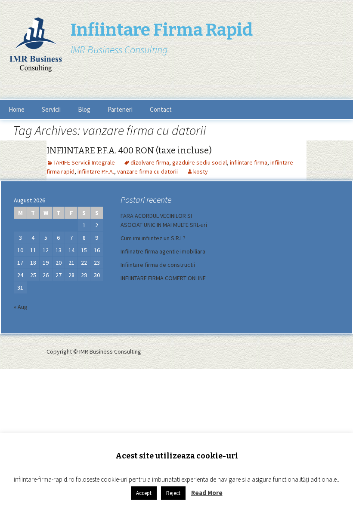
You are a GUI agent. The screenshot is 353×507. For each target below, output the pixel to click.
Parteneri (120, 109)
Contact (161, 109)
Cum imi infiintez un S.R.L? (153, 238)
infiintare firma (248, 162)
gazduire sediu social (199, 162)
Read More (207, 493)
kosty (200, 171)
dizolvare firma (149, 162)
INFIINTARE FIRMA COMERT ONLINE (163, 278)
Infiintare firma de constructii (158, 265)
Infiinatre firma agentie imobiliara (163, 251)
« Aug (21, 307)
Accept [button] (144, 493)
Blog (84, 109)
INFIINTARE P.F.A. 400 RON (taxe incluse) (129, 150)
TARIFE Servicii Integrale (84, 162)
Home (17, 109)
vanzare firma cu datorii (147, 171)
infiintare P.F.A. (95, 171)
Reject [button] (173, 493)
